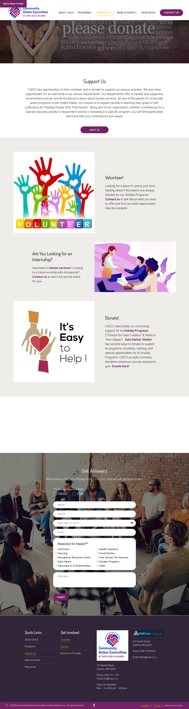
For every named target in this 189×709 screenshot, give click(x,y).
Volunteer (66, 639)
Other (102, 565)
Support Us (104, 12)
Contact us (112, 199)
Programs (84, 12)
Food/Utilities (107, 553)
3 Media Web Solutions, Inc (7, 705)
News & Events (126, 12)
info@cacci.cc (110, 678)
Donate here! (120, 366)
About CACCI (66, 12)
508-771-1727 (111, 675)
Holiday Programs (136, 330)
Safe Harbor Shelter (138, 339)
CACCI (62, 494)
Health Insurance (108, 549)
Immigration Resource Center (74, 557)
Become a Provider (71, 653)
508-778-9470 (147, 651)
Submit (61, 597)
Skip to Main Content (13, 4)
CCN (80, 494)
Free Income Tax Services (113, 557)
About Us (94, 130)
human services (60, 268)
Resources (148, 12)
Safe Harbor (64, 561)
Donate (64, 646)
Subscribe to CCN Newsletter (74, 565)
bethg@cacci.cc (148, 657)
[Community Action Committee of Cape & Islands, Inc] (28, 11)
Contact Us (171, 12)
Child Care (63, 549)
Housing (62, 553)
